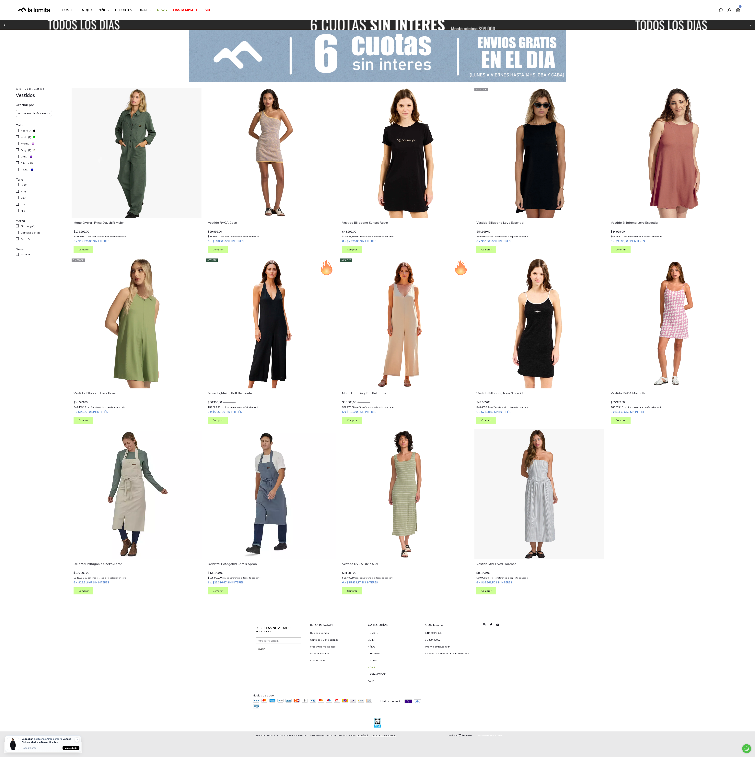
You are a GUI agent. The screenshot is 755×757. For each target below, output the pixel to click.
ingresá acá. (362, 735)
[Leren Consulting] (490, 735)
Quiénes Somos (319, 632)
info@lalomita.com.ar (437, 646)
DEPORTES (123, 10)
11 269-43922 (432, 639)
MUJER (87, 10)
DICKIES (144, 10)
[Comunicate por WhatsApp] (746, 748)
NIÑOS (104, 10)
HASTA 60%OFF (185, 10)
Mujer (28, 88)
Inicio (19, 88)
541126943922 (433, 632)
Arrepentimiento (319, 653)
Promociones (317, 660)
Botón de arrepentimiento (384, 735)
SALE (209, 10)
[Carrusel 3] (377, 25)
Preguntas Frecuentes (323, 646)
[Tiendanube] (460, 736)
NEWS (162, 10)
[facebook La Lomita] (491, 624)
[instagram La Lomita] (484, 624)
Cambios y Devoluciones (324, 639)
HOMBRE (68, 10)
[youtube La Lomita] (497, 624)
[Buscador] (720, 10)
